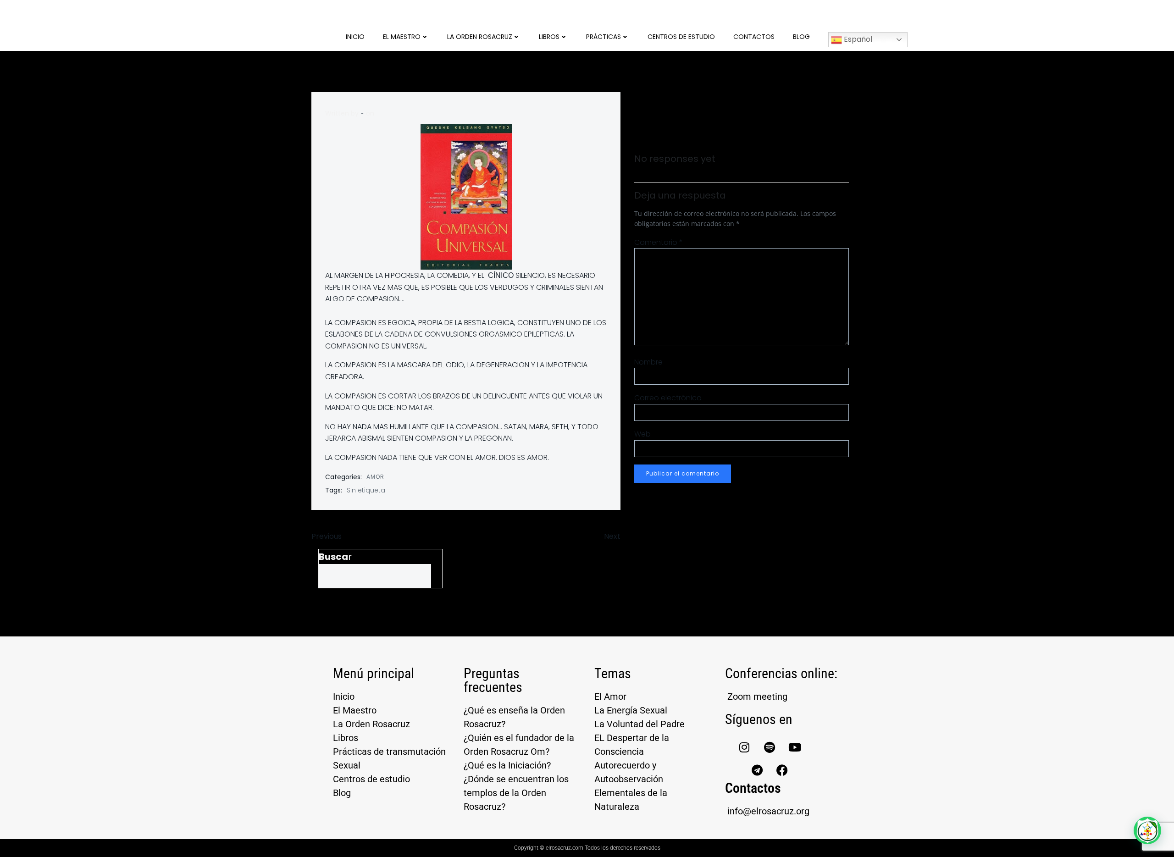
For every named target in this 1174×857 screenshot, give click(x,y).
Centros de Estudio (681, 36)
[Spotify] (769, 746)
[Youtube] (794, 746)
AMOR (375, 477)
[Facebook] (782, 769)
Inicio (355, 36)
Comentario (658, 242)
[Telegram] (757, 769)
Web (642, 434)
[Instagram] (744, 746)
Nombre (648, 362)
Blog (801, 36)
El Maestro (402, 36)
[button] (1147, 830)
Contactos (754, 36)
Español (857, 39)
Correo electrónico (668, 398)
